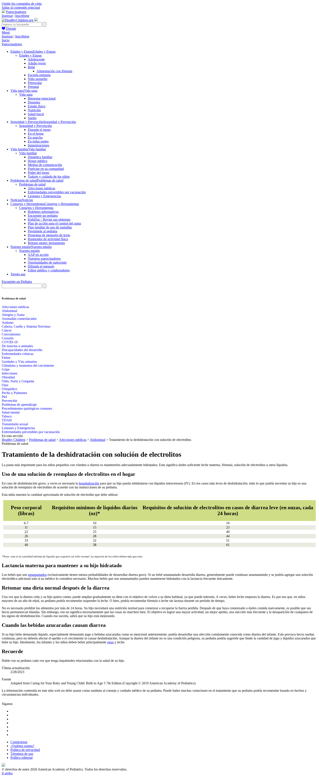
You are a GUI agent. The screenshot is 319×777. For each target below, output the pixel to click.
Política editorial (21, 757)
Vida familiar (28, 153)
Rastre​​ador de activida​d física (48, 239)
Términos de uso (21, 754)
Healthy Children (13, 440)
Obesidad (8, 377)
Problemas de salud (32, 184)
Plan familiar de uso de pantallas (50, 227)
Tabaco (7, 416)
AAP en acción (38, 254)
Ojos (5, 385)
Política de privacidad (25, 750)
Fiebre (6, 358)
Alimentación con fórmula (54, 71)
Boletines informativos (43, 212)
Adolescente (36, 59)
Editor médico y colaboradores (49, 270)
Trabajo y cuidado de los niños (49, 176)
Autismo (7, 322)
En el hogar (36, 133)
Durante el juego (39, 129)
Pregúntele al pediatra (42, 231)
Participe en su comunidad (46, 169)
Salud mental (11, 412)
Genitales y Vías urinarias (19, 361)
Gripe (6, 369)
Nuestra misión (29, 251)
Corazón (7, 338)
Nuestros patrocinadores (44, 258)
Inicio (6, 40)
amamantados (37, 575)
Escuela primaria (39, 75)
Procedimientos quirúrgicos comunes (27, 408)
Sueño (32, 118)
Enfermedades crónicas (17, 354)
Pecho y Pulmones (14, 393)
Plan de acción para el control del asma (54, 223)
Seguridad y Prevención (35, 126)
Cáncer (7, 330)
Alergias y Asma (13, 315)
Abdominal (9, 311)
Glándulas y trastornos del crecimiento (28, 365)
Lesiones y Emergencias (44, 196)
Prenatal (33, 87)
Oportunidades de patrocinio (47, 262)
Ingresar (7, 16)
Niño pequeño (37, 79)
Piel (4, 397)
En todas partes (38, 141)
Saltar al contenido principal (21, 7)
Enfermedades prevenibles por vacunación (57, 192)
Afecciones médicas (41, 188)
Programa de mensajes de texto (49, 235)
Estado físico (36, 106)
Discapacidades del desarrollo (22, 350)
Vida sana (26, 94)
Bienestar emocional (42, 98)
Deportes (34, 102)
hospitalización (89, 483)
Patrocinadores (16, 12)
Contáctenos (18, 742)
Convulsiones (11, 334)
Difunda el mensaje (41, 266)
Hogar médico (37, 161)
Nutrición (34, 110)
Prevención (9, 400)
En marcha (35, 137)
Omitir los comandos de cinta (22, 3)
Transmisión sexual (15, 424)
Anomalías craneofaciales (19, 318)
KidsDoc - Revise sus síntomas (49, 219)
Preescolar (35, 83)
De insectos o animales (17, 346)
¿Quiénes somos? (22, 746)
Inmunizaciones (38, 145)
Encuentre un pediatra (43, 215)
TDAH (7, 420)
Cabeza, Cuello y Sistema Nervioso (26, 326)
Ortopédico (9, 389)
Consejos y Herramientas (36, 208)
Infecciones (9, 373)
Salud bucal (36, 114)
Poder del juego (38, 172)
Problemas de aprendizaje (19, 404)
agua (110, 642)
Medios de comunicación (45, 165)
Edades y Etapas (30, 55)
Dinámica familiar (40, 157)
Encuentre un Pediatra (17, 281)
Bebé (31, 67)
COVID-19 (10, 342)
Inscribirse (22, 16)
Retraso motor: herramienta (46, 243)
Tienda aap (17, 274)
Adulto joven (37, 63)
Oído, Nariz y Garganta (18, 381)
